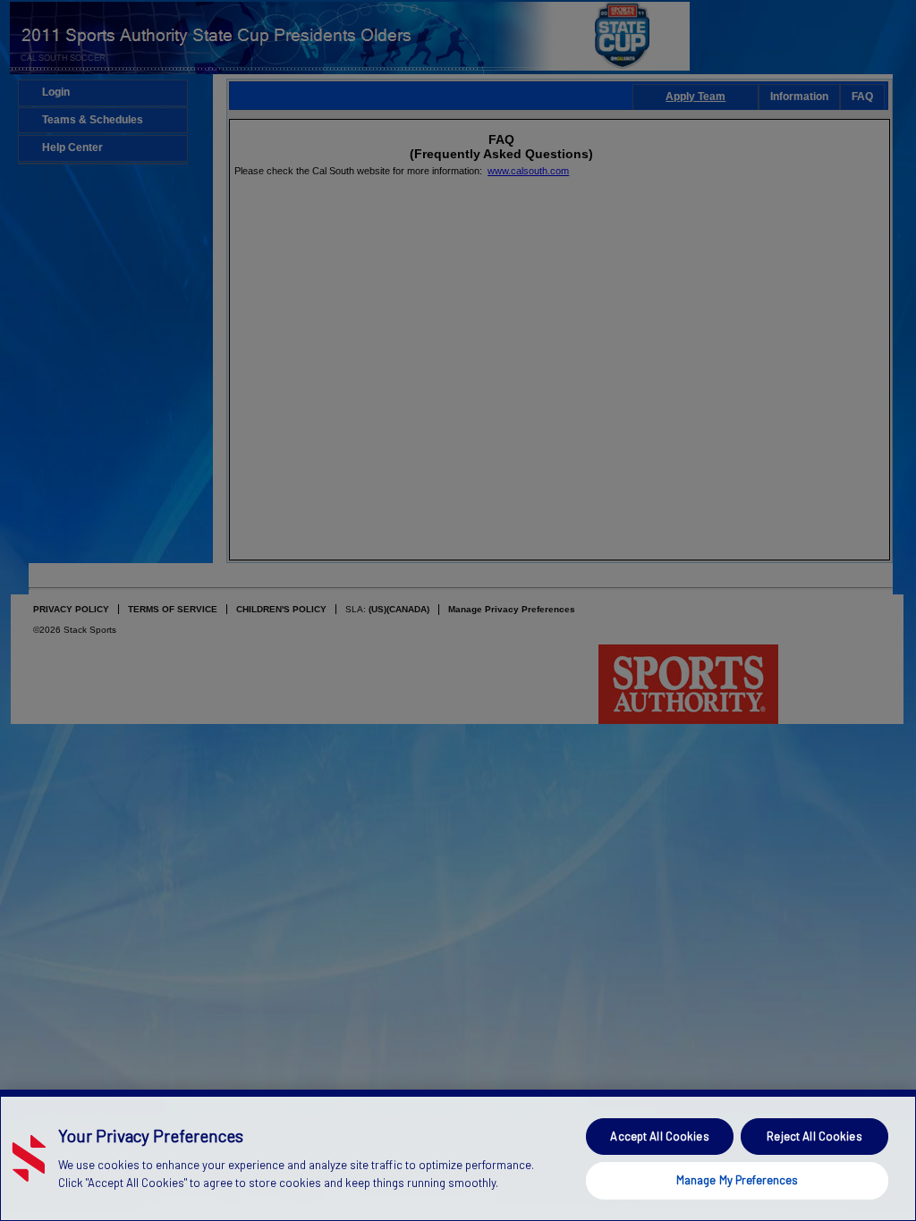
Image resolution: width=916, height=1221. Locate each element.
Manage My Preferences (737, 1180)
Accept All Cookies (659, 1136)
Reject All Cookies (814, 1136)
